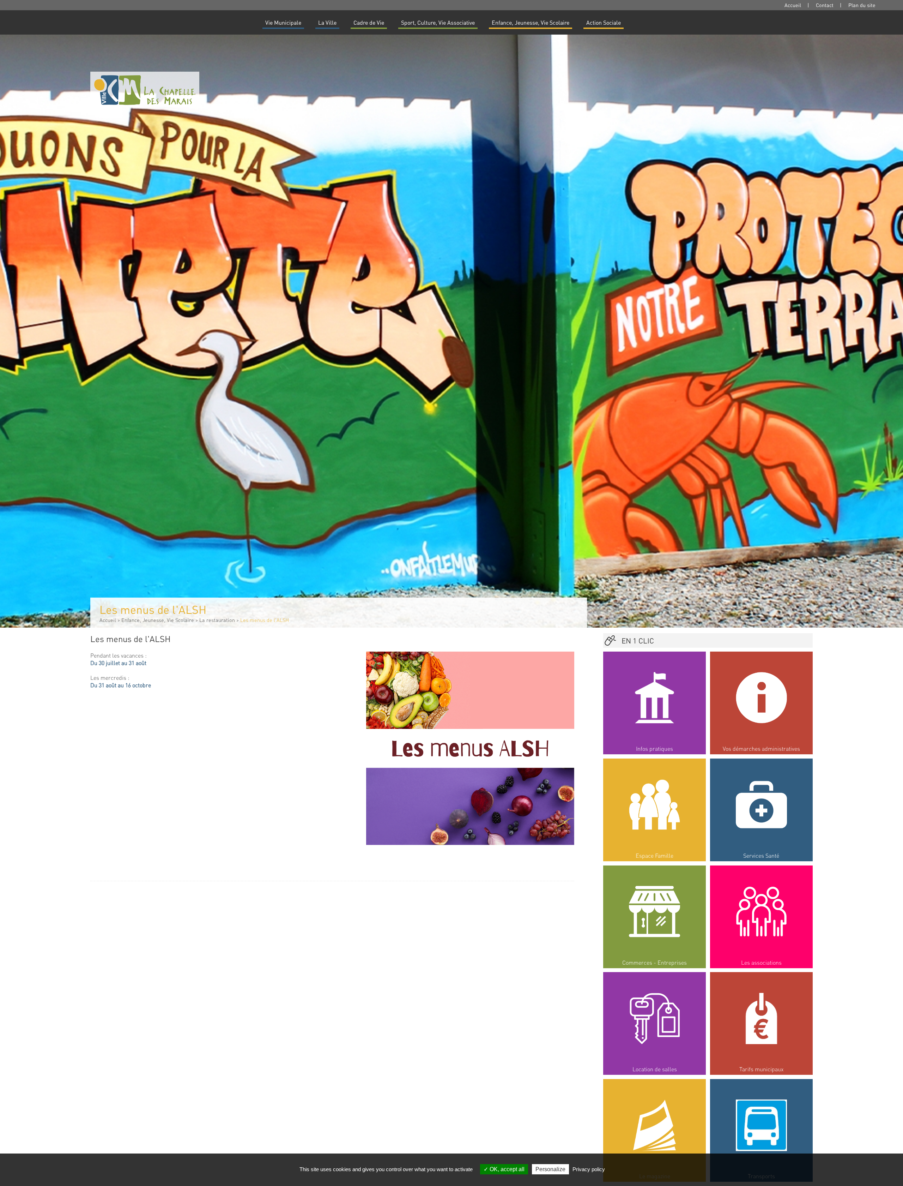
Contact (825, 5)
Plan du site (861, 5)
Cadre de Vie (368, 22)
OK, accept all (506, 1169)
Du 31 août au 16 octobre (120, 685)
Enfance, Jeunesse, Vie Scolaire (530, 22)
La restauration (217, 620)
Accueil (792, 5)
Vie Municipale (283, 22)
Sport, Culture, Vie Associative (438, 22)
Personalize (550, 1169)
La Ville (327, 22)
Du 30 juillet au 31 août (118, 662)
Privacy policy (588, 1169)
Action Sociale (603, 22)
